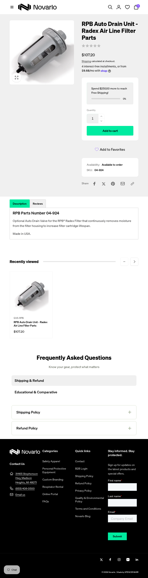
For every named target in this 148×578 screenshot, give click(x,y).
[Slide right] (134, 262)
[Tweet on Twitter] (104, 184)
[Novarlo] (25, 453)
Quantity (91, 110)
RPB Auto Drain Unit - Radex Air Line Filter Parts (30, 323)
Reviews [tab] (38, 203)
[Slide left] (124, 262)
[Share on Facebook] (94, 184)
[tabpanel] (74, 223)
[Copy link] (132, 184)
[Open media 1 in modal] (42, 52)
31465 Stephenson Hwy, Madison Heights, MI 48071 (26, 478)
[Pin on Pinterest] (113, 184)
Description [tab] (20, 203)
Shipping (86, 61)
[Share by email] (122, 183)
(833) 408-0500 (25, 488)
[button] (12, 7)
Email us (20, 494)
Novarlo (111, 572)
